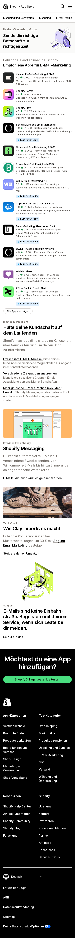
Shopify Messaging (23, 448)
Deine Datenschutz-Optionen (23, 926)
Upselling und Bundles (54, 747)
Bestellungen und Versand (15, 749)
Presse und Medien (52, 828)
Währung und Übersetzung (48, 778)
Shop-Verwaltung (15, 777)
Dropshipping (48, 726)
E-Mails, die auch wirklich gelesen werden (32, 478)
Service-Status (49, 857)
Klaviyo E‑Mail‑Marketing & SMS (35, 74)
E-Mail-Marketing (51, 755)
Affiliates (45, 842)
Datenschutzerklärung (18, 907)
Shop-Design (12, 759)
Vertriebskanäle (14, 726)
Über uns (45, 806)
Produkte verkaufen (17, 740)
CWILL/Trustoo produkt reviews (35, 248)
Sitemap (9, 916)
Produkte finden (14, 733)
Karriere (44, 813)
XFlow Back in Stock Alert (31, 288)
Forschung (10, 835)
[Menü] (70, 6)
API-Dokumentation (16, 813)
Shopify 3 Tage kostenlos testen (37, 679)
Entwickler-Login (14, 887)
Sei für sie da (12, 637)
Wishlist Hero (24, 271)
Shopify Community (16, 821)
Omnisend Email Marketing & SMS (36, 147)
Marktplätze (47, 733)
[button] (37, 79)
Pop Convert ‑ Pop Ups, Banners (35, 203)
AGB (6, 897)
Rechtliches (47, 850)
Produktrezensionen (53, 740)
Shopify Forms (24, 90)
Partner (44, 835)
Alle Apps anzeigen (18, 311)
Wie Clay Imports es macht (31, 528)
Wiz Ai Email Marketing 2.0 (31, 180)
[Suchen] (63, 6)
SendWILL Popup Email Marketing (36, 124)
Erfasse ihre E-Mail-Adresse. (23, 359)
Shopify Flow (23, 107)
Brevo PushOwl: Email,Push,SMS (35, 164)
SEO (41, 762)
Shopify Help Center (17, 806)
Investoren (46, 821)
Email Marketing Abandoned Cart (35, 226)
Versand (44, 769)
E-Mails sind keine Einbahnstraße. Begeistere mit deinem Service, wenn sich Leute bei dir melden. (35, 619)
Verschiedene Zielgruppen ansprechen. (30, 373)
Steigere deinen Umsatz (20, 553)
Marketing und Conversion (13, 768)
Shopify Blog (12, 828)
